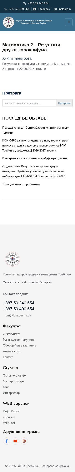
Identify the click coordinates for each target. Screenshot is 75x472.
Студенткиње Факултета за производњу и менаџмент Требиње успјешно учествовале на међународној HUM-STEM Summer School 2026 (33, 171)
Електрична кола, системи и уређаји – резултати (34, 158)
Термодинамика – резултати (21, 184)
